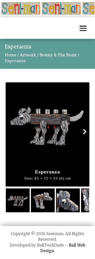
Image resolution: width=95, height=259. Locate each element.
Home (10, 55)
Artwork (28, 55)
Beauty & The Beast (58, 55)
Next (82, 137)
